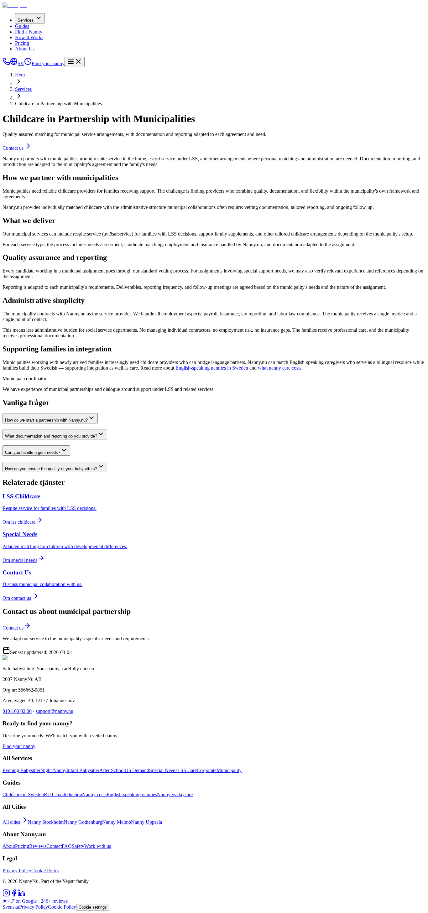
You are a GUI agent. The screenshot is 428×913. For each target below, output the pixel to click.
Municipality (229, 770)
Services (26, 20)
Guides (22, 26)
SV (21, 63)
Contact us (13, 148)
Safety (78, 846)
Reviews (37, 846)
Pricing (22, 43)
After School (112, 770)
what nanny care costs (279, 368)
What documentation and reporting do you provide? (51, 436)
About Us (24, 48)
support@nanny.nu (54, 711)
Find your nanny (48, 63)
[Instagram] (6, 895)
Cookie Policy (45, 870)
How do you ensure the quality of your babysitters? (51, 468)
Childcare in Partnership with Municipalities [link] (58, 103)
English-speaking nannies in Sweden (211, 368)
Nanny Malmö (116, 822)
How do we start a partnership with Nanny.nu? (46, 420)
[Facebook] (14, 895)
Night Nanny (53, 770)
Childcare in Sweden (23, 794)
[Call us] (6, 63)
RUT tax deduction (63, 794)
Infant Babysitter (82, 770)
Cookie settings (93, 907)
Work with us (97, 846)
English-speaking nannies (132, 794)
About (9, 846)
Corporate (207, 770)
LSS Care (187, 770)
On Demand (137, 770)
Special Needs (163, 770)
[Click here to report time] (28, 63)
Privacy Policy (17, 870)
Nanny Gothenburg (83, 822)
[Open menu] (75, 62)
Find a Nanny (28, 31)
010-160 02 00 (17, 711)
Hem (20, 74)
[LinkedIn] (21, 895)
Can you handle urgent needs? (32, 452)
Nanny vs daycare (175, 794)
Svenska (11, 907)
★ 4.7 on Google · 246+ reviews (35, 901)
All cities (11, 822)
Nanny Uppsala (146, 822)
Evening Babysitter (21, 770)
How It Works (29, 37)
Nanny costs (94, 794)
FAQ (67, 846)
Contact (54, 846)
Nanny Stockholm (46, 822)
